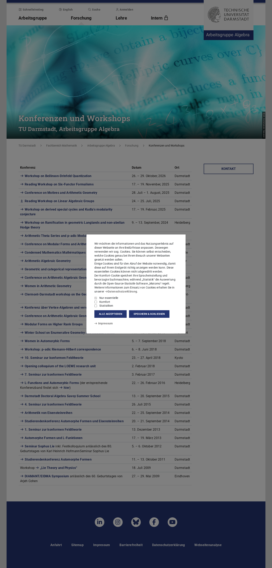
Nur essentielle (108, 297)
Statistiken (106, 305)
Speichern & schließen (149, 314)
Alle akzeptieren (110, 314)
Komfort (104, 301)
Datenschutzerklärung (122, 291)
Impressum (105, 323)
